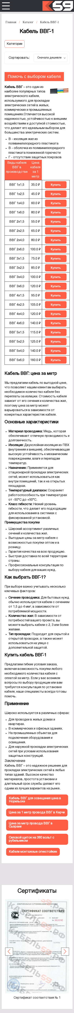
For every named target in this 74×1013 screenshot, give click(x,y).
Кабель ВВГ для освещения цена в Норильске (35, 800)
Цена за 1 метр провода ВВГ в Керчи (37, 812)
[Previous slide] (9, 951)
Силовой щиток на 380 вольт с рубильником (31, 839)
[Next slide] (65, 951)
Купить (56, 184)
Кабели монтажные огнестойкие (33, 851)
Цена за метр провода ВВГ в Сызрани (30, 825)
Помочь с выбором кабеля (34, 76)
